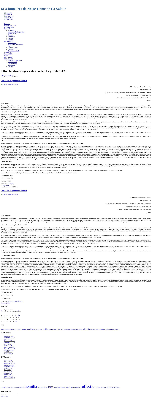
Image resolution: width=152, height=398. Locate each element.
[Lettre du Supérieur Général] (9, 84)
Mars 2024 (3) (8, 360)
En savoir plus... (5, 185)
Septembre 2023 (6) (9, 366)
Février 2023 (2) (8, 374)
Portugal (70, 329)
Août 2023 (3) (8, 368)
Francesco (15, 329)
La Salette (54, 329)
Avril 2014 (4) (8, 345)
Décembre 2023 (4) (9, 363)
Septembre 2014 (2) (9, 342)
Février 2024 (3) (8, 362)
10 (19, 315)
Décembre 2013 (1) (9, 347)
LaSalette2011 (61, 329)
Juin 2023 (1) (8, 370)
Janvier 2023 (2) (8, 376)
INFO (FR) (10, 183)
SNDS (97, 329)
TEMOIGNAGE (110, 329)
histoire (20, 329)
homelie (24, 329)
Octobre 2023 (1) (9, 365)
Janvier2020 (36, 329)
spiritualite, (102, 329)
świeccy (117, 329)
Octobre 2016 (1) (9, 336)
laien (50, 329)
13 (7, 317)
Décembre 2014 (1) (9, 341)
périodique (80, 329)
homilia (30, 329)
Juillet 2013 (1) (8, 353)
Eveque (10, 329)
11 (1, 317)
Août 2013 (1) (8, 352)
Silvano (93, 329)
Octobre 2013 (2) (9, 350)
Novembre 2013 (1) (9, 349)
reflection (87, 329)
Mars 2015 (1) (8, 339)
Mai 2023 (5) (8, 371)
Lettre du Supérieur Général (14, 80)
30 (16, 321)
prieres (75, 329)
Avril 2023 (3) (8, 373)
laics (47, 329)
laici (44, 329)
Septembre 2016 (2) (9, 337)
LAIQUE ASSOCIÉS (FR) (15, 301)
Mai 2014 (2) (8, 344)
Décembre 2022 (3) (9, 378)
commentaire (4, 329)
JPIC (41, 329)
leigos (66, 329)
